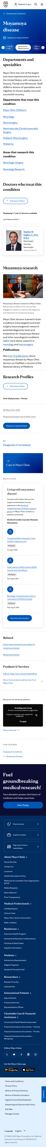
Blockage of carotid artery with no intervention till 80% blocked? (21, 597)
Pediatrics (8, 143)
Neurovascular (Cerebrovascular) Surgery (20, 130)
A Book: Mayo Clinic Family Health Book (20, 673)
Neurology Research (14, 169)
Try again (23, 721)
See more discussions (19, 618)
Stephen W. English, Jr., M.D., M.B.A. (31, 235)
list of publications (19, 355)
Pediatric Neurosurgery (15, 137)
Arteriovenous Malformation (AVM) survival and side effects (22, 568)
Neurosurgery (10, 122)
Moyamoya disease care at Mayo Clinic (19, 416)
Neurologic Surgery (13, 162)
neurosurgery (26, 344)
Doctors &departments (23, 47)
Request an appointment (16, 426)
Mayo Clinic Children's (14, 109)
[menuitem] (23, 47)
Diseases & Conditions (16, 13)
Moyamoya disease (11, 654)
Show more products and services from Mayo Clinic (19, 681)
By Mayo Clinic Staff (11, 410)
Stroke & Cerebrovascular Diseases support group (21, 508)
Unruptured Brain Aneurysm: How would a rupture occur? (21, 540)
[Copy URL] (36, 715)
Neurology (8, 116)
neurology (8, 344)
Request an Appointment (17, 37)
